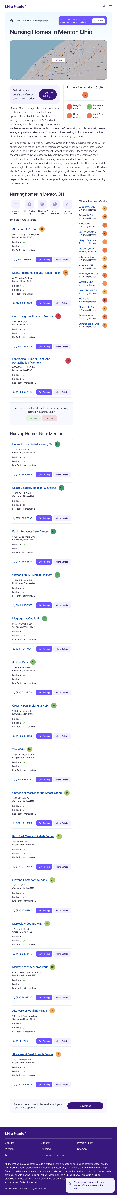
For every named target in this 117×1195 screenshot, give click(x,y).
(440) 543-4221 (24, 779)
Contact (9, 1142)
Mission (9, 1148)
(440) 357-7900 (24, 259)
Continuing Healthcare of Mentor (32, 316)
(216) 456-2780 (24, 910)
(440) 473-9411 (24, 1041)
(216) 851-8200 (24, 823)
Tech (7, 1155)
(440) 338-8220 (24, 736)
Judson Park (20, 662)
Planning (46, 1148)
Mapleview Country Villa (27, 923)
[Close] (111, 1185)
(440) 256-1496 (24, 392)
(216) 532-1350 (24, 692)
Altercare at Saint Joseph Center (32, 1054)
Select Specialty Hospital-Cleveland (34, 487)
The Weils (18, 749)
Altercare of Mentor (24, 229)
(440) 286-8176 (24, 954)
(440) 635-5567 (24, 605)
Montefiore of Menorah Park (30, 967)
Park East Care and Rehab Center (33, 836)
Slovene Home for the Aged (29, 880)
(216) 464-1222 (24, 1084)
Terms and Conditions (53, 1155)
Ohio (19, 20)
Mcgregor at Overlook (25, 618)
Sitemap (82, 1148)
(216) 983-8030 (24, 518)
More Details (62, 259)
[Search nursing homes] (104, 6)
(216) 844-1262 (24, 474)
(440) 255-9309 (24, 346)
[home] (15, 6)
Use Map (58, 60)
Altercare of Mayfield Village (29, 1010)
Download (98, 20)
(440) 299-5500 (24, 303)
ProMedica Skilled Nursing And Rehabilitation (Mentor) (32, 360)
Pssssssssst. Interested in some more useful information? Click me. (90, 1185)
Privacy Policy (85, 1142)
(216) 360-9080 (24, 997)
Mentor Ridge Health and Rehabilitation (36, 272)
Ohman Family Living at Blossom (32, 574)
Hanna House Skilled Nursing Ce (32, 444)
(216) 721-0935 (24, 648)
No (51, 418)
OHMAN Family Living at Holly (30, 705)
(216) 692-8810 (24, 561)
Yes (35, 418)
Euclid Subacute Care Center (30, 531)
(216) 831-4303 (24, 866)
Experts (45, 1142)
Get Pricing (47, 94)
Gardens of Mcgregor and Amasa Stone (37, 792)
